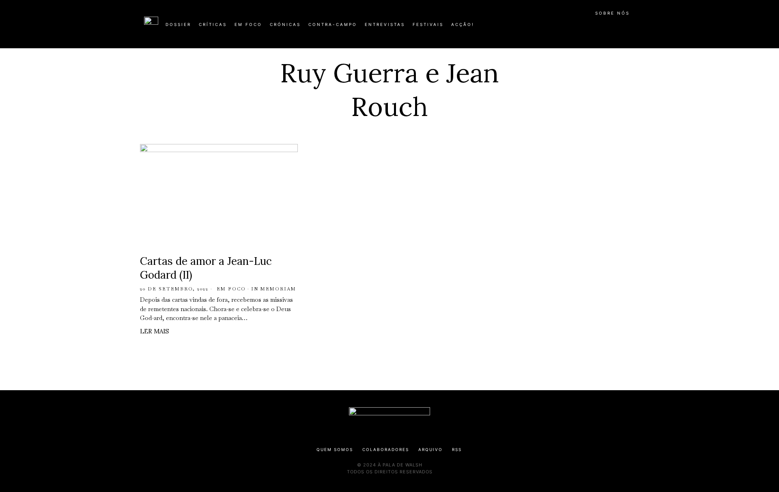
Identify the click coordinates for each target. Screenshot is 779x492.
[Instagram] (582, 27)
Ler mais (154, 331)
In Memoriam (273, 289)
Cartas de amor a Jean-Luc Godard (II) (206, 267)
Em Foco (231, 289)
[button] (631, 29)
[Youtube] (608, 27)
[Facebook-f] (557, 27)
